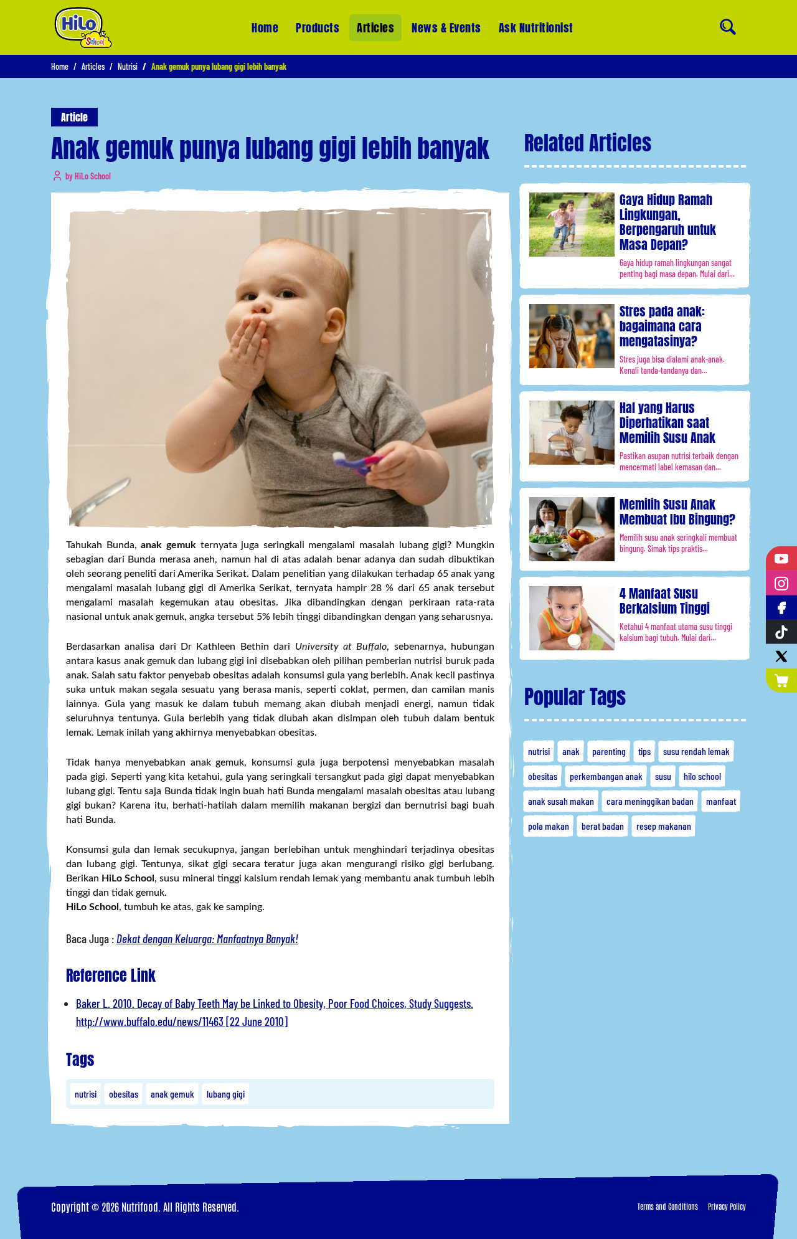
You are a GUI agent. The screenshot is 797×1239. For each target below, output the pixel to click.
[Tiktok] (781, 632)
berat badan (603, 826)
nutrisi (86, 1093)
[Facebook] (781, 607)
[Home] (83, 27)
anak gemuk (172, 1093)
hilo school (702, 776)
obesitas (123, 1093)
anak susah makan (561, 801)
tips (644, 751)
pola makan (548, 826)
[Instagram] (781, 583)
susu (663, 776)
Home (265, 27)
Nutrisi (128, 66)
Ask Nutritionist (536, 27)
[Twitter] (781, 656)
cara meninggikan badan (650, 801)
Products (317, 27)
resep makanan (663, 826)
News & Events (446, 27)
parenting (609, 751)
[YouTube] (781, 558)
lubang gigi (226, 1093)
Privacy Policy (727, 1206)
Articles (375, 27)
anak (571, 751)
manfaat (721, 801)
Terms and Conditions (668, 1206)
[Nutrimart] (781, 680)
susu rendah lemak (696, 751)
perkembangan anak (606, 776)
